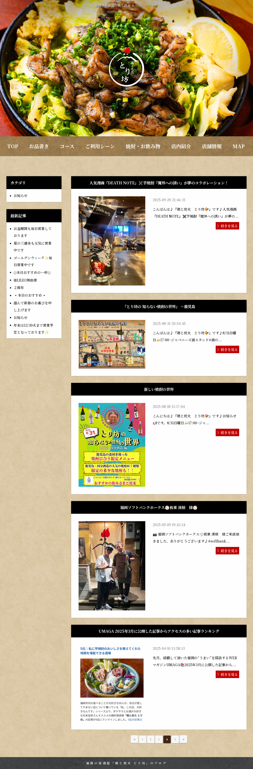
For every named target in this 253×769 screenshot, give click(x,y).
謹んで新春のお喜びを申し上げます (33, 306)
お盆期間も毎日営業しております (33, 232)
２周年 (19, 287)
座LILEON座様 (25, 280)
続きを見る (229, 225)
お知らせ (20, 195)
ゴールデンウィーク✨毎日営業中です (33, 261)
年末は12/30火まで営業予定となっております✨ (33, 329)
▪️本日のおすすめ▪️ (30, 295)
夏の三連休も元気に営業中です (33, 247)
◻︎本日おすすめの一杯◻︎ (32, 272)
